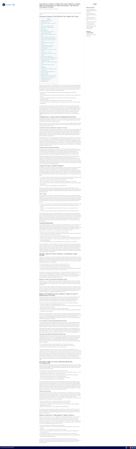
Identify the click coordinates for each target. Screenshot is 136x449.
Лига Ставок (43, 28)
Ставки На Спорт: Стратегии (46, 52)
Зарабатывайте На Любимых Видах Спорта (49, 57)
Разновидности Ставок (45, 60)
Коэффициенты (43, 67)
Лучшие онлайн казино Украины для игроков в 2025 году (91, 19)
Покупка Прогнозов (44, 48)
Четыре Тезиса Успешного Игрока (47, 25)
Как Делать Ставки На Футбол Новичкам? (48, 75)
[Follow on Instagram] (130, 448)
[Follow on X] (128, 448)
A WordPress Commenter (90, 34)
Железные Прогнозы (44, 74)
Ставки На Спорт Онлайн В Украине (47, 27)
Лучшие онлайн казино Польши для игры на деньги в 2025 (91, 14)
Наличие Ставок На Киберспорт (46, 56)
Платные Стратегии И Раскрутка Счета (48, 71)
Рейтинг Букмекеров (44, 72)
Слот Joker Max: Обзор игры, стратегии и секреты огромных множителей (91, 23)
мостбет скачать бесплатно (73, 154)
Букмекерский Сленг (44, 81)
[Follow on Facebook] (126, 448)
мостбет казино (51, 125)
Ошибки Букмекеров (44, 30)
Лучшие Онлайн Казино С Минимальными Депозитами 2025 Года (91, 10)
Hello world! (88, 35)
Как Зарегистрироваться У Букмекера (48, 59)
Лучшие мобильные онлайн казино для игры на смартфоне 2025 (91, 27)
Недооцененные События (45, 79)
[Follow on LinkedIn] (133, 448)
